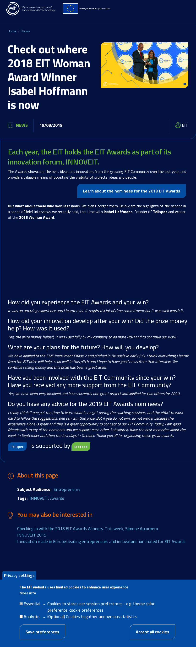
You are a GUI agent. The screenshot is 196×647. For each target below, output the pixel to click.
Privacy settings (19, 575)
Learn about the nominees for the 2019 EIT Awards (131, 191)
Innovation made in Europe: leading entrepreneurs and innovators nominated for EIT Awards (101, 541)
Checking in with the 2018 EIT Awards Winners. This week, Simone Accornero (87, 528)
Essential (32, 603)
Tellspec (17, 446)
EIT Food (80, 446)
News (26, 30)
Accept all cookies (152, 632)
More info (28, 593)
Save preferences (42, 632)
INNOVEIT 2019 (31, 535)
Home (12, 30)
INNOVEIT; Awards (47, 498)
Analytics (32, 616)
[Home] (31, 9)
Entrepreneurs (67, 489)
